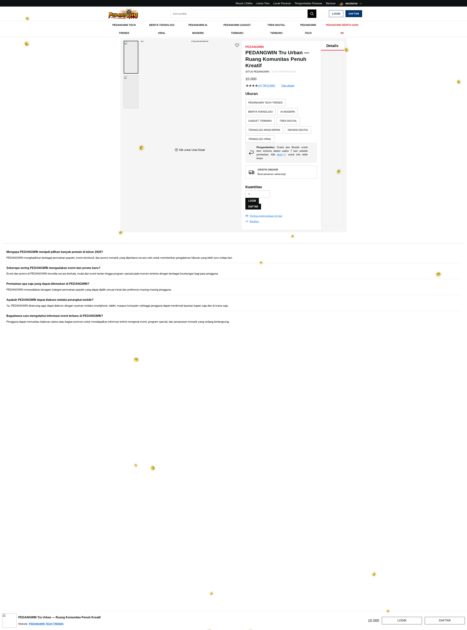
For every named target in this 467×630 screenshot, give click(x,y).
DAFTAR (253, 206)
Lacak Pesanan (282, 3)
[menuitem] (124, 29)
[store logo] (123, 13)
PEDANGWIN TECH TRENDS (46, 623)
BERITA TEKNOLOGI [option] (260, 111)
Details (332, 46)
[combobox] (244, 13)
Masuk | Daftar (244, 3)
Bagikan (254, 221)
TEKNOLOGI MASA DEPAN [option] (264, 129)
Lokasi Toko (263, 3)
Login (336, 13)
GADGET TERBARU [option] (260, 120)
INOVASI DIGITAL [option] (298, 129)
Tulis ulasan (287, 85)
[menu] (233, 29)
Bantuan (331, 3)
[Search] (312, 13)
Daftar (354, 13)
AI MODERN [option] (287, 111)
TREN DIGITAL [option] (288, 120)
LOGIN (252, 200)
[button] (131, 57)
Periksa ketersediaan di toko (266, 215)
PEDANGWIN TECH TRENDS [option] (265, 102)
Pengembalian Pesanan (308, 3)
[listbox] (281, 121)
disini (280, 154)
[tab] (332, 45)
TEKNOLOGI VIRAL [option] (259, 139)
